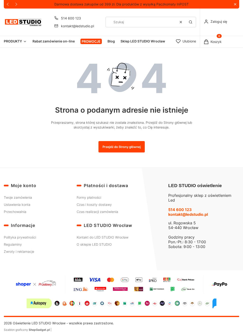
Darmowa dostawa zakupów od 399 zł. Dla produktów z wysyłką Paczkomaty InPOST (121, 4)
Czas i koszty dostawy (94, 205)
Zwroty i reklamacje (19, 251)
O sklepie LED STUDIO (94, 244)
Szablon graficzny (27, 329)
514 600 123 (71, 18)
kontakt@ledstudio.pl (77, 26)
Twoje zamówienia (18, 197)
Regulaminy (13, 244)
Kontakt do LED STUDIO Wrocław (102, 237)
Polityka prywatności (20, 237)
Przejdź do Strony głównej (122, 147)
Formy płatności (89, 197)
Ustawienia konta (17, 205)
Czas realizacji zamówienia (97, 212)
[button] (235, 4)
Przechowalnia (15, 212)
